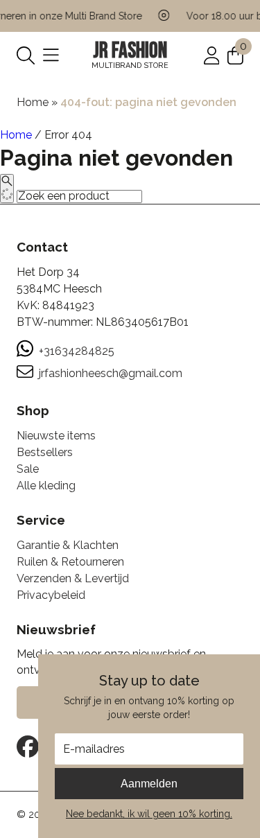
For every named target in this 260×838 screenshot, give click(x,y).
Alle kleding (46, 485)
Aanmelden (149, 783)
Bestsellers (45, 452)
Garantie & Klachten (68, 545)
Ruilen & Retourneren (70, 561)
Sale (28, 468)
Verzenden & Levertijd (73, 578)
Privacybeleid (51, 595)
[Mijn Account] (212, 54)
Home (33, 102)
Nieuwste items (56, 435)
